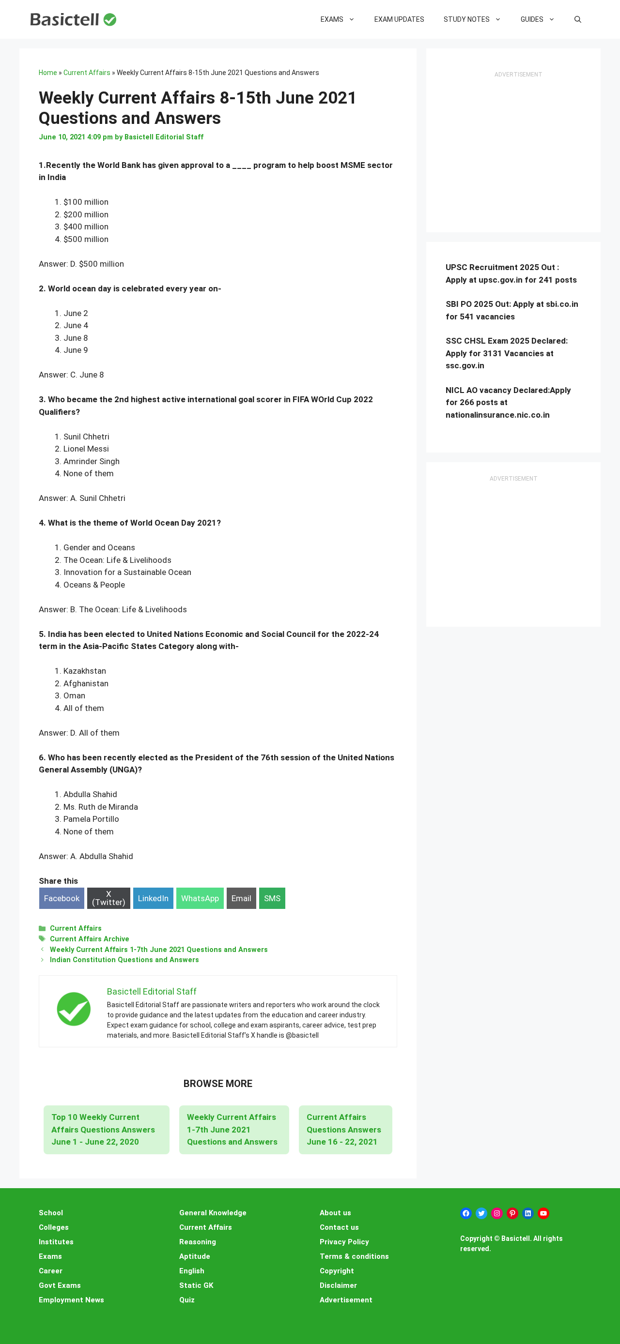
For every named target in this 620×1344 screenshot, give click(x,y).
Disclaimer (338, 1285)
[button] (578, 19)
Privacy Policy (344, 1242)
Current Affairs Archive (89, 939)
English (191, 1271)
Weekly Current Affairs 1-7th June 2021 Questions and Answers (159, 950)
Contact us (339, 1227)
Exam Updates (399, 19)
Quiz (187, 1300)
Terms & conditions (354, 1256)
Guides (532, 19)
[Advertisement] (518, 153)
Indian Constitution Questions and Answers (124, 960)
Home (48, 72)
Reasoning (197, 1242)
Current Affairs (86, 72)
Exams (332, 19)
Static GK (196, 1285)
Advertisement (346, 1300)
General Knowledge (213, 1212)
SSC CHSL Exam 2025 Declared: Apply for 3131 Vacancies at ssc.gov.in (507, 353)
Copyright (337, 1271)
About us (335, 1212)
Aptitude (194, 1256)
